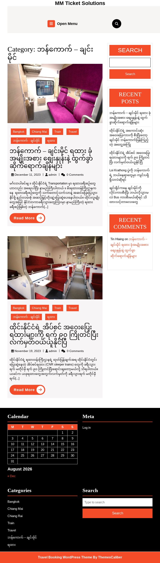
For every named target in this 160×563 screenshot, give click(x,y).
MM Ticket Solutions (80, 3)
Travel (73, 131)
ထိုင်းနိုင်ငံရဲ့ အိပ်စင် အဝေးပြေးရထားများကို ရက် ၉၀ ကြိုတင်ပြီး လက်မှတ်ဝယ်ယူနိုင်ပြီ (54, 335)
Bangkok (18, 131)
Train (57, 131)
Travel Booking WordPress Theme (65, 557)
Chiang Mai (39, 131)
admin (53, 174)
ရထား (51, 140)
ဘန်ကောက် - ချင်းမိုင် (26, 140)
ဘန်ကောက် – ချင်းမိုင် (22, 537)
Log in (86, 427)
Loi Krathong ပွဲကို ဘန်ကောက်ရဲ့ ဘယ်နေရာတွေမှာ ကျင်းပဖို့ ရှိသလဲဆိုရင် (129, 174)
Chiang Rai (15, 516)
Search (130, 50)
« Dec (12, 476)
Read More (29, 219)
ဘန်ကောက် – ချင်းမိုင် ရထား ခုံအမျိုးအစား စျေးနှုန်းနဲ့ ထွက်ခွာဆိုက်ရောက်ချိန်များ (51, 158)
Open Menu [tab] (67, 24)
